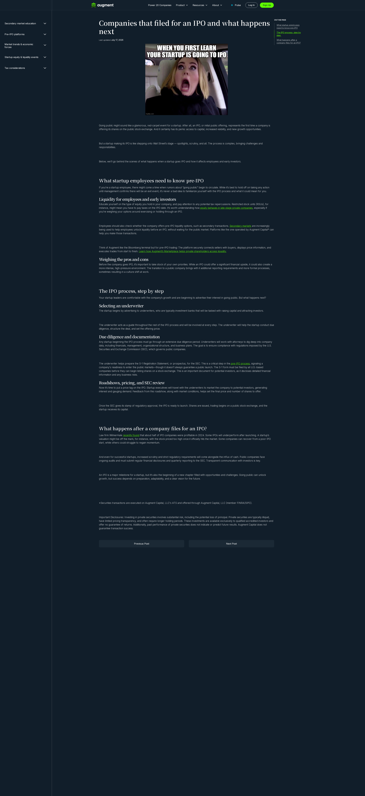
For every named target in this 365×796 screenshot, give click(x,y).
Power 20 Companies (159, 5)
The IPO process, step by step (289, 34)
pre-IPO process (240, 363)
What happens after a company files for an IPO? (289, 41)
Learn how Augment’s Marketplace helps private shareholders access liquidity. (182, 251)
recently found (131, 435)
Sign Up (267, 5)
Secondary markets (240, 225)
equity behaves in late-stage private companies (226, 207)
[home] (102, 5)
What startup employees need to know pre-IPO (288, 26)
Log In (251, 5)
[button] (182, 5)
